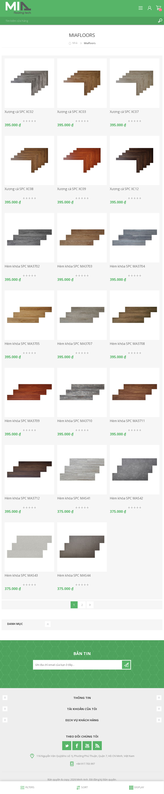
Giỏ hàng (158, 8)
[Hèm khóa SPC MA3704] (134, 237)
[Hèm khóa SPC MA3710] (82, 392)
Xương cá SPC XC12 (124, 189)
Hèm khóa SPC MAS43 (21, 575)
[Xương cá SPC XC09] (82, 160)
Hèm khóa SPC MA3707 (74, 344)
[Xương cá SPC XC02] (29, 83)
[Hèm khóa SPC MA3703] (82, 237)
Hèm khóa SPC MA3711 (127, 421)
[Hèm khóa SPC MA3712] (29, 469)
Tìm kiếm (160, 21)
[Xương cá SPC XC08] (29, 160)
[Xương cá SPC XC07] (134, 83)
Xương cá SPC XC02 (19, 112)
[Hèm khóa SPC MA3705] (29, 315)
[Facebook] (76, 745)
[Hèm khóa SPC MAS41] (82, 469)
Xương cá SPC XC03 (71, 112)
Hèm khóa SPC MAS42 (126, 498)
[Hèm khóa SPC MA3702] (29, 237)
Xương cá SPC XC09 (71, 189)
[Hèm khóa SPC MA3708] (134, 315)
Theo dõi (126, 665)
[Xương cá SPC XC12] (134, 160)
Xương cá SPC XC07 (124, 112)
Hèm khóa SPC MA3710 (74, 421)
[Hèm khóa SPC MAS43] (29, 547)
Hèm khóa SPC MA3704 (127, 266)
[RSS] (97, 745)
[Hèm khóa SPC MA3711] (134, 392)
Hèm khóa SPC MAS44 (73, 575)
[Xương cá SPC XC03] (82, 83)
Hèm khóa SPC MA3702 (22, 266)
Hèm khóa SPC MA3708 (127, 344)
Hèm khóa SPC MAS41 (73, 498)
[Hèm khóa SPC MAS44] (82, 547)
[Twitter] (66, 745)
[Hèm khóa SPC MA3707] (82, 315)
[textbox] (78, 21)
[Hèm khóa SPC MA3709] (29, 392)
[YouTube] (87, 745)
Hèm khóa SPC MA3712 (22, 498)
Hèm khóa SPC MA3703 (74, 266)
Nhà (74, 43)
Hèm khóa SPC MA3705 (22, 344)
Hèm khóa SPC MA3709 (22, 421)
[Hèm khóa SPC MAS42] (134, 469)
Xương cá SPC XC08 (19, 189)
